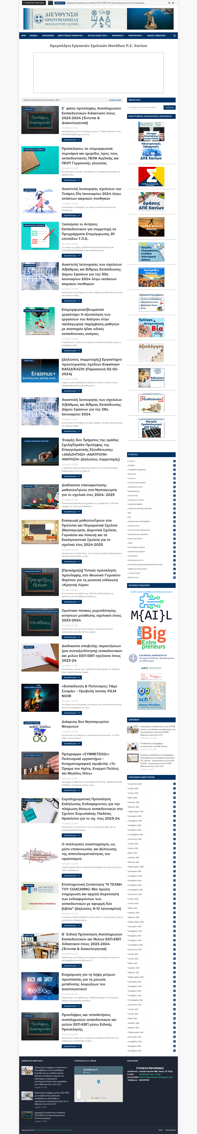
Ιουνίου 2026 (151, 793)
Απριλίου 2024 (151, 912)
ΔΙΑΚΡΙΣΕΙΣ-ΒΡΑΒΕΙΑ (151, 504)
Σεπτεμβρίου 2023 (151, 945)
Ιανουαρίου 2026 (151, 816)
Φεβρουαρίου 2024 (151, 922)
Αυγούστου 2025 (151, 839)
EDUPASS (151, 465)
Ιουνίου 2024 (151, 903)
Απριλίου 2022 (151, 1023)
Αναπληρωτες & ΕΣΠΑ (152, 500)
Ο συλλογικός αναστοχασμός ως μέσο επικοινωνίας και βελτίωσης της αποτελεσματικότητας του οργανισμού (89, 851)
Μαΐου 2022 (151, 1018)
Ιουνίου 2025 (151, 848)
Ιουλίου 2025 (151, 843)
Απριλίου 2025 (151, 857)
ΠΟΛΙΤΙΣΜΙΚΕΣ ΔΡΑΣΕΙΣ (151, 547)
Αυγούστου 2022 (151, 1004)
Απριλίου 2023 (151, 968)
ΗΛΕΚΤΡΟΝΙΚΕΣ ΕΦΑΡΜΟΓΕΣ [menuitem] (70, 35)
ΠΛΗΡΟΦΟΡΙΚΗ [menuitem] (135, 35)
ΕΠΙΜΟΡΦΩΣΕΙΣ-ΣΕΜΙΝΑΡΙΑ (152, 534)
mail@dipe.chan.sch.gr (150, 1074)
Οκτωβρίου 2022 (151, 995)
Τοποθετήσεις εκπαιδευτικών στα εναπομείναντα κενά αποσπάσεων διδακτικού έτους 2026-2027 (107, 3)
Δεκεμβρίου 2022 (151, 986)
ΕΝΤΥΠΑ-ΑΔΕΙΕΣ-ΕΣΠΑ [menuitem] (97, 35)
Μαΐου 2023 (151, 963)
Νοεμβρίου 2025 (151, 825)
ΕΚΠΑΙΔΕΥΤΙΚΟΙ (152, 526)
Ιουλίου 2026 (151, 788)
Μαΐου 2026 (151, 797)
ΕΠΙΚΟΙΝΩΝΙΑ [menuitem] (48, 35)
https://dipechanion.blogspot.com (156, 1077)
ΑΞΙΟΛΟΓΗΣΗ (151, 495)
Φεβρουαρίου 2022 (151, 1032)
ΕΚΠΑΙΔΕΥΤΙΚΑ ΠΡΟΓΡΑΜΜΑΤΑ (151, 521)
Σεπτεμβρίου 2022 (151, 1000)
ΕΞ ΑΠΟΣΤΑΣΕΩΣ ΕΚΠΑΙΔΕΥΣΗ (151, 530)
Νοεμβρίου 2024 (151, 880)
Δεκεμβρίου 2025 (151, 820)
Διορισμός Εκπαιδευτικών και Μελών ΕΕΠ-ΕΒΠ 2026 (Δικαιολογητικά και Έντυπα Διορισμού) (50, 1115)
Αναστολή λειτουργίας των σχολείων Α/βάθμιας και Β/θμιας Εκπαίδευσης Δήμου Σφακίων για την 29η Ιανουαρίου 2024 (92, 407)
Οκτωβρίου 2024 (151, 885)
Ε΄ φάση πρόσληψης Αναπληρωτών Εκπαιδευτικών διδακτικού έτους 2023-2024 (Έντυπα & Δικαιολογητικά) (91, 115)
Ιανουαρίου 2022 (151, 1037)
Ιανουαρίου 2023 (151, 981)
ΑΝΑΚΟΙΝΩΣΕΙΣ (152, 491)
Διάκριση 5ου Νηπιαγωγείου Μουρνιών (85, 724)
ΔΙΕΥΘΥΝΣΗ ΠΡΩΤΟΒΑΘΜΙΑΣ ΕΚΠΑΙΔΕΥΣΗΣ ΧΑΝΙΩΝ (53, 1130)
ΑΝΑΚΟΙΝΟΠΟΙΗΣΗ (151, 487)
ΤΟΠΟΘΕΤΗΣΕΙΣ (151, 573)
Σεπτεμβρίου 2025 (151, 834)
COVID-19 (151, 461)
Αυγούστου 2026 (151, 784)
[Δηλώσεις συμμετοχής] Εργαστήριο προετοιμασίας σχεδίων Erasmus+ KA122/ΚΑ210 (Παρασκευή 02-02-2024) (92, 366)
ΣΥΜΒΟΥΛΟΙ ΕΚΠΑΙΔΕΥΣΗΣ (151, 569)
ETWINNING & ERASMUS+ (151, 470)
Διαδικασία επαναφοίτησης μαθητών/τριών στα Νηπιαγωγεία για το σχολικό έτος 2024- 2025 (89, 490)
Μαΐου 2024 (151, 908)
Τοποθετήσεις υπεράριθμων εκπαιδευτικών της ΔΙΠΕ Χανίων (153, 744)
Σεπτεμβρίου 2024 (151, 889)
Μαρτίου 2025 (151, 862)
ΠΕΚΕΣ (151, 543)
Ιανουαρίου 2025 (151, 871)
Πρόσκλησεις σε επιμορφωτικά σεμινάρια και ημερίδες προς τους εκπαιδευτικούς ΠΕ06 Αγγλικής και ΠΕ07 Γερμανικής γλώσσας (90, 155)
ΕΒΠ (151, 513)
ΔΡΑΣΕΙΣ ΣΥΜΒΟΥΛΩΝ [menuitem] (156, 35)
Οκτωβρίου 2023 (151, 940)
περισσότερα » (70, 140)
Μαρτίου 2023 (151, 972)
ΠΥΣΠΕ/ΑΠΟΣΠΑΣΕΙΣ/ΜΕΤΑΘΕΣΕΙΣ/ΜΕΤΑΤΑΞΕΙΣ (152, 564)
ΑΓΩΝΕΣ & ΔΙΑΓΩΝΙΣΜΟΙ (151, 483)
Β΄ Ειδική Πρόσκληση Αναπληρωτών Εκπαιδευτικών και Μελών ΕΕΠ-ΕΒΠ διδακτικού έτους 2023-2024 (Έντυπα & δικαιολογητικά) (92, 941)
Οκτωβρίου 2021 (151, 1050)
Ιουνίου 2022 (151, 1014)
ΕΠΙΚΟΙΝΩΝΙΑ (170, 1130)
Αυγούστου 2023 (151, 949)
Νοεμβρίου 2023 (151, 935)
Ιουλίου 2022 (151, 1009)
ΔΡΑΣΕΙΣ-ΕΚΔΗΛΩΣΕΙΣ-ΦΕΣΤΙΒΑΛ (152, 508)
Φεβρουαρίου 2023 (151, 977)
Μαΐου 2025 (151, 853)
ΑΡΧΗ (161, 1130)
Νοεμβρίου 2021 (151, 1046)
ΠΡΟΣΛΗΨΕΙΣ (151, 556)
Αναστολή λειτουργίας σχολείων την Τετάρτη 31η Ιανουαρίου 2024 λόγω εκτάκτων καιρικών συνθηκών (91, 194)
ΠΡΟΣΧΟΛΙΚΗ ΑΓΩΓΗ (151, 560)
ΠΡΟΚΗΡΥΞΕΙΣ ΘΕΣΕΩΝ (152, 552)
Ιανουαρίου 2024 (151, 926)
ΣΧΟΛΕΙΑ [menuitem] (33, 35)
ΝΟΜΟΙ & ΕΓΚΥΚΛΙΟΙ (151, 539)
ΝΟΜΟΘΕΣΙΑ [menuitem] (117, 35)
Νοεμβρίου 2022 (151, 991)
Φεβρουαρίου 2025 (151, 866)
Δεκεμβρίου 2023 (151, 931)
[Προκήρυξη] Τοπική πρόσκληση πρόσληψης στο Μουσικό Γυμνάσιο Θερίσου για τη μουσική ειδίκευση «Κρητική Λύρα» (91, 577)
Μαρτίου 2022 (151, 1027)
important (152, 478)
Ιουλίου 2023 (151, 954)
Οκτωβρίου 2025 (151, 830)
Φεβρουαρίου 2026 (151, 811)
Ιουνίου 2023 (151, 958)
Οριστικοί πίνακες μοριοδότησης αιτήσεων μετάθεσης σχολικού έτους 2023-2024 (91, 615)
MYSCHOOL (151, 474)
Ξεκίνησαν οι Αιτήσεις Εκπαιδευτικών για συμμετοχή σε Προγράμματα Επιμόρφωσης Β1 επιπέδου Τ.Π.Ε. (89, 231)
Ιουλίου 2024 (151, 899)
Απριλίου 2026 (151, 802)
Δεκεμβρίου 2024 (151, 876)
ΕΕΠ (151, 517)
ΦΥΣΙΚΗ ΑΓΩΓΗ (151, 577)
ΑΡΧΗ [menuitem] (23, 35)
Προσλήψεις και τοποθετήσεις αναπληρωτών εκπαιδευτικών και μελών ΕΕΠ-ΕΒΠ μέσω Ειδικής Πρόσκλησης (89, 1022)
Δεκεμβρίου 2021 (151, 1041)
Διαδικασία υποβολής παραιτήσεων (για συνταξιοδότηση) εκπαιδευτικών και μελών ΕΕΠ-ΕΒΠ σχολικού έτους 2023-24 (92, 653)
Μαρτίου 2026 (151, 807)
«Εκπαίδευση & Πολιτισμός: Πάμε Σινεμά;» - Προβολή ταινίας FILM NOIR (89, 691)
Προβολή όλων (115, 100)
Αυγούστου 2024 (151, 894)
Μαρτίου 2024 (151, 917)
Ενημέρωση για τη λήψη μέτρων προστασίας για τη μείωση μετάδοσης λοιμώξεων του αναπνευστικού (88, 981)
